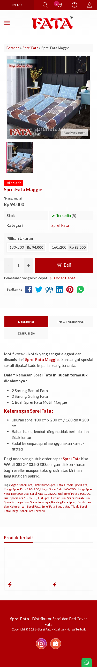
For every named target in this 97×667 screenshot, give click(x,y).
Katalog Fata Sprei (63, 502)
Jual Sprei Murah (72, 498)
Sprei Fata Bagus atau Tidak (60, 506)
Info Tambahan (70, 321)
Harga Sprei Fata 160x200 (58, 489)
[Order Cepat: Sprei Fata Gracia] (9, 584)
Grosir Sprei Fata (75, 485)
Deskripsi (26, 321)
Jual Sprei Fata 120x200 (40, 493)
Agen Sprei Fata (21, 485)
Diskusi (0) (26, 333)
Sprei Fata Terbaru (32, 511)
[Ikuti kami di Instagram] (41, 648)
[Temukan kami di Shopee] (55, 648)
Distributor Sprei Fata (48, 485)
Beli (67, 265)
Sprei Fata (60, 225)
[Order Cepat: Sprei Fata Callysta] (54, 584)
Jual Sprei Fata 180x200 (20, 498)
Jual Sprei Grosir (49, 498)
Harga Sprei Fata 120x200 (21, 489)
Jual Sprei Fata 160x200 (74, 493)
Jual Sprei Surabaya (37, 502)
